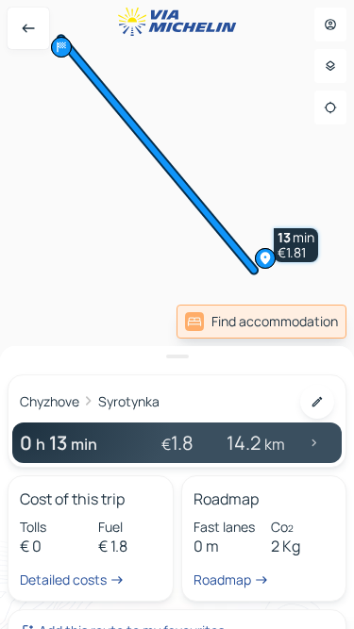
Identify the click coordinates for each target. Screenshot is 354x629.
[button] (296, 245)
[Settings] (330, 66)
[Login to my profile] (330, 24)
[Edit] (317, 402)
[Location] (330, 107)
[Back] (28, 28)
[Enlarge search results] (177, 356)
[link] (261, 322)
